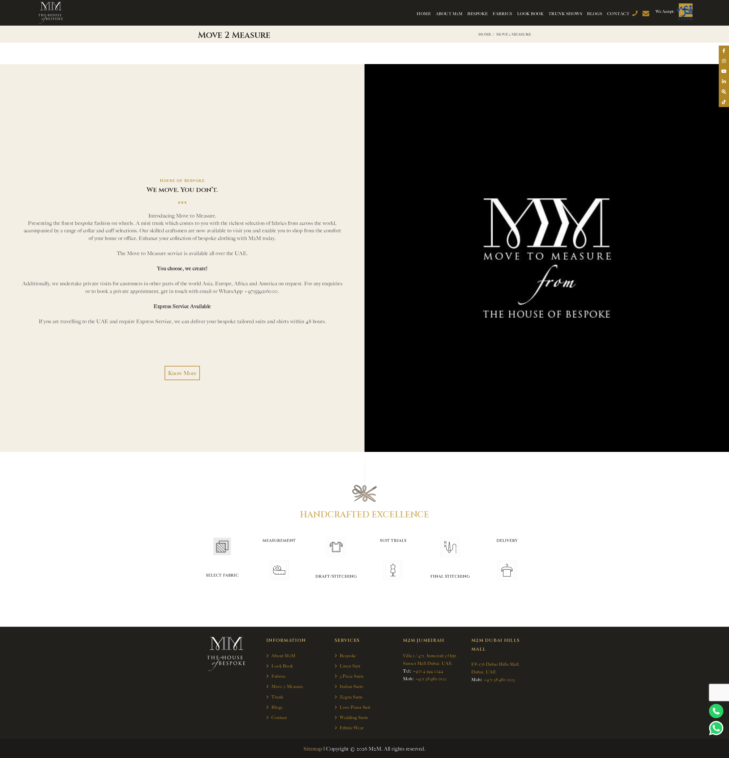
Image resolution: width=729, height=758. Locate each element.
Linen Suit (350, 666)
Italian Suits (351, 686)
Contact (279, 717)
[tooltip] (724, 51)
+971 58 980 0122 (431, 678)
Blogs (277, 707)
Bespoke (348, 655)
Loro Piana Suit (355, 707)
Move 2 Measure (287, 686)
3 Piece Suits (352, 676)
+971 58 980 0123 (499, 679)
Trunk (277, 697)
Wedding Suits (354, 717)
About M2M (283, 655)
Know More (182, 373)
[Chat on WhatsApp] (716, 728)
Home (484, 34)
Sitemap (313, 749)
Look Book (282, 666)
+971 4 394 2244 (428, 671)
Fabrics (278, 676)
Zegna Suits (351, 697)
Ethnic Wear (352, 727)
